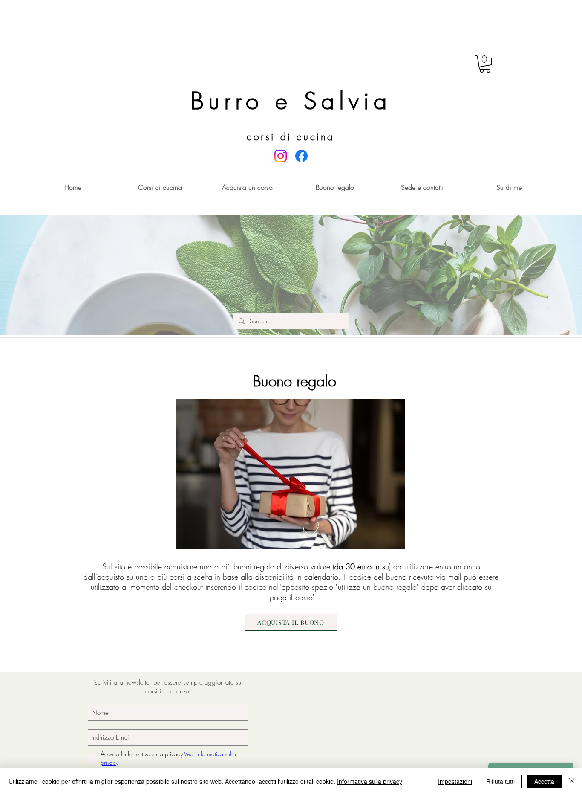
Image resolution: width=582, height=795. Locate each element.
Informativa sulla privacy (369, 781)
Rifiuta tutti (500, 781)
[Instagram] (280, 156)
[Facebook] (301, 156)
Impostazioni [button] (455, 781)
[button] (485, 64)
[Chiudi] (572, 781)
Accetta (544, 781)
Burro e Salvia (291, 100)
